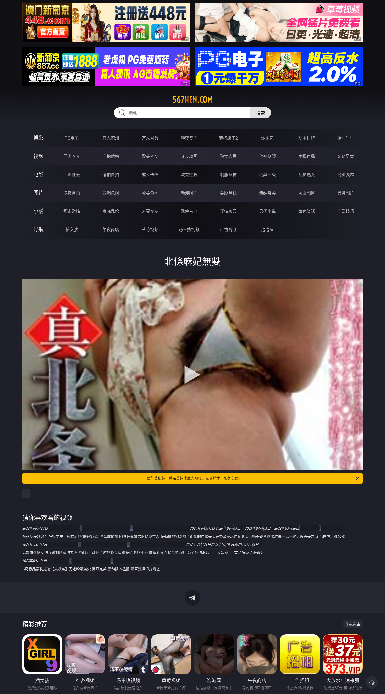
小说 (38, 211)
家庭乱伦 (110, 211)
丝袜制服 (267, 156)
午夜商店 (110, 229)
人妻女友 (150, 211)
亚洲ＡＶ (71, 156)
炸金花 (267, 138)
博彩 (38, 137)
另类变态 (345, 174)
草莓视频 (150, 229)
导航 (38, 229)
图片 (38, 192)
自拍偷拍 (110, 156)
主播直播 (306, 156)
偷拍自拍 (110, 174)
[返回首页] (371, 682)
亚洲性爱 (71, 174)
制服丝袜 (228, 174)
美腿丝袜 (228, 193)
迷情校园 (228, 211)
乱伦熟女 (306, 174)
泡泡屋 (267, 229)
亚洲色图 (110, 193)
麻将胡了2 (228, 138)
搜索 (260, 113)
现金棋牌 (306, 138)
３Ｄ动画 (189, 156)
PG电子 (72, 138)
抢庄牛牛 (345, 138)
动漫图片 (189, 193)
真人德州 (110, 138)
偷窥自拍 (71, 193)
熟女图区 (306, 193)
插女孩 (71, 229)
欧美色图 (150, 193)
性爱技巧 (345, 211)
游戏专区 (189, 138)
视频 (38, 156)
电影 (38, 174)
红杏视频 (228, 229)
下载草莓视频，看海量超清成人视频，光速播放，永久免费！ (192, 478)
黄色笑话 (306, 211)
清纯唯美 (267, 193)
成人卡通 (150, 174)
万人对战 (150, 138)
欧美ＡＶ (150, 156)
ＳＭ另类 (345, 156)
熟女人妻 (228, 156)
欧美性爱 (189, 174)
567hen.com (192, 99)
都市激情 (71, 211)
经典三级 (267, 174)
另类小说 (267, 211)
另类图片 (345, 193)
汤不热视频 (189, 229)
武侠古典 (189, 211)
